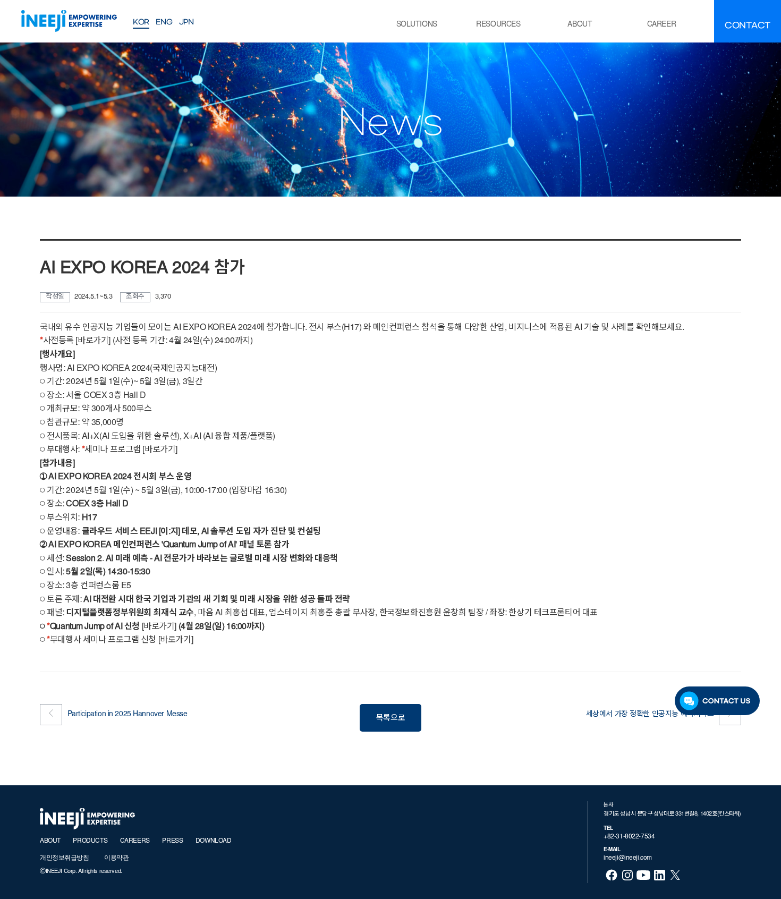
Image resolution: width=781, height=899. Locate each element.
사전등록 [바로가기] (77, 341)
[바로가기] (159, 627)
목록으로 (390, 719)
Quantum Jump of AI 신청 (94, 627)
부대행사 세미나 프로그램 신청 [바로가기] (120, 640)
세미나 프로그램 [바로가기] (130, 450)
